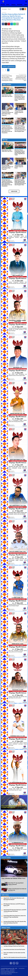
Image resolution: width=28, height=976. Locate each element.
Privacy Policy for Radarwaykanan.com (9, 972)
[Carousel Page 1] (22, 808)
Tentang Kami (21, 968)
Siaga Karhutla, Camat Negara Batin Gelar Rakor (7, 150)
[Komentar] (17, 24)
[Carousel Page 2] (23, 808)
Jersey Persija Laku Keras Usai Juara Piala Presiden (14, 949)
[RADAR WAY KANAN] (3, 1)
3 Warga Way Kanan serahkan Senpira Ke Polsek (19, 112)
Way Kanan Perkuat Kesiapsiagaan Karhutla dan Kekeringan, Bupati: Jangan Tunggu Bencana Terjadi (20, 97)
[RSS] (25, 9)
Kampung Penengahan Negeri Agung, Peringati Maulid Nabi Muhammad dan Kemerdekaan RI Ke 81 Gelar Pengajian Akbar (20, 128)
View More (14, 191)
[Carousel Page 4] (25, 808)
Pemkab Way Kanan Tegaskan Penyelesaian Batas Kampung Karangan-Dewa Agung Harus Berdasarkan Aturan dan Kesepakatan (7, 183)
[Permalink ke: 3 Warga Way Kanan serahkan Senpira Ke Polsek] (20, 106)
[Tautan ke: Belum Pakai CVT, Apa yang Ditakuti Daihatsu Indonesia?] (4, 883)
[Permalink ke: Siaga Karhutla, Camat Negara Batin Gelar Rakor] (7, 90)
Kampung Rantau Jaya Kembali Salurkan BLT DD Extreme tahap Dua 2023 (21, 77)
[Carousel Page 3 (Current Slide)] (24, 808)
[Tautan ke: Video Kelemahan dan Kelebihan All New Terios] (14, 868)
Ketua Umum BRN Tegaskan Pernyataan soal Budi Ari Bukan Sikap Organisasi (7, 167)
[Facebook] (21, 9)
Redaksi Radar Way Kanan (6, 973)
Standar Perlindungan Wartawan (8, 971)
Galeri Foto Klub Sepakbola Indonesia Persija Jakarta (15, 957)
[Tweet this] (6, 24)
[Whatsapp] (14, 24)
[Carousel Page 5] (26, 808)
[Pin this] (9, 24)
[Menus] (26, 1)
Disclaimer (12, 969)
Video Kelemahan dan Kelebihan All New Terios (13, 878)
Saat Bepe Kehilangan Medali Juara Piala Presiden (14, 946)
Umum (6, 21)
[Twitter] (23, 9)
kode (7, 969)
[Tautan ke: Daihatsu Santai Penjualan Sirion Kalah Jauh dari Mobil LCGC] (4, 889)
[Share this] (3, 24)
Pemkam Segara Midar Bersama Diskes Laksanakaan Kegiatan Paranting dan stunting (7, 77)
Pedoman (3, 969)
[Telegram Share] (11, 24)
